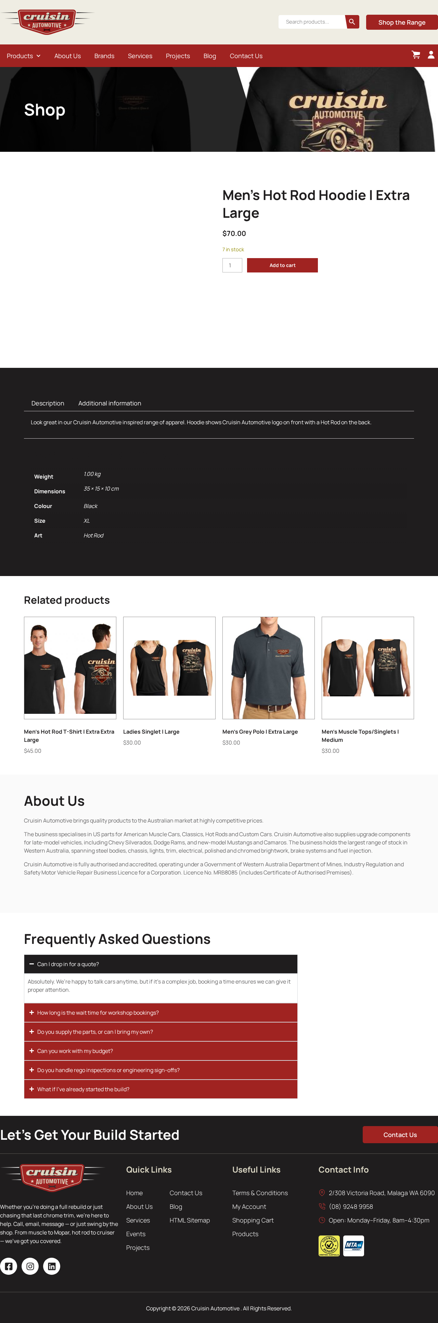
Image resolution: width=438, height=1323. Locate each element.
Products (20, 56)
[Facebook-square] (8, 1266)
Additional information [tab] (109, 403)
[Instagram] (30, 1266)
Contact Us (246, 56)
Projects (178, 56)
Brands (104, 56)
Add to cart (283, 265)
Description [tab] (47, 403)
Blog (210, 56)
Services (140, 56)
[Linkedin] (51, 1266)
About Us (67, 56)
